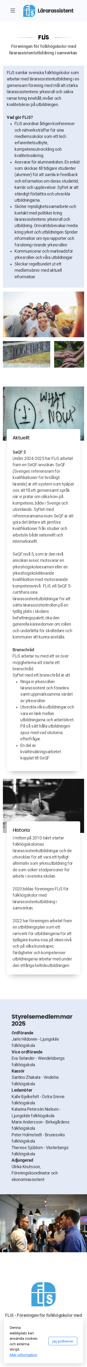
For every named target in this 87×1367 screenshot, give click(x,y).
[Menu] (12, 11)
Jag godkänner (62, 1341)
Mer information (23, 1354)
